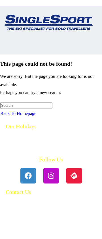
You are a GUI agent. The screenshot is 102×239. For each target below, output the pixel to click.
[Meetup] (74, 175)
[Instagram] (51, 175)
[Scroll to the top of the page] (1, 234)
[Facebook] (28, 175)
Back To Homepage (18, 113)
